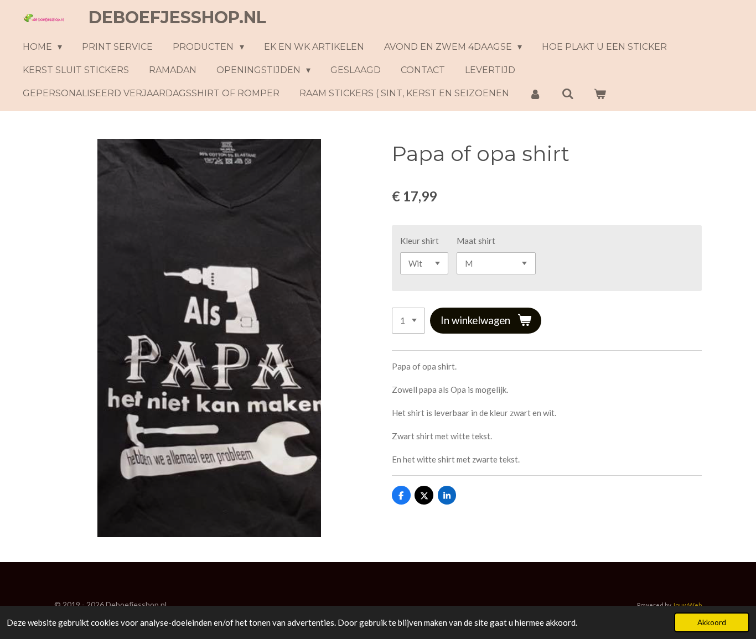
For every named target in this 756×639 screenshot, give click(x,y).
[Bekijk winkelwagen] (600, 94)
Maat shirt (476, 241)
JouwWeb (687, 605)
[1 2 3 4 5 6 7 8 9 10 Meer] (408, 321)
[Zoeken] (567, 94)
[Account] (535, 94)
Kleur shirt (419, 241)
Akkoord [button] (711, 622)
